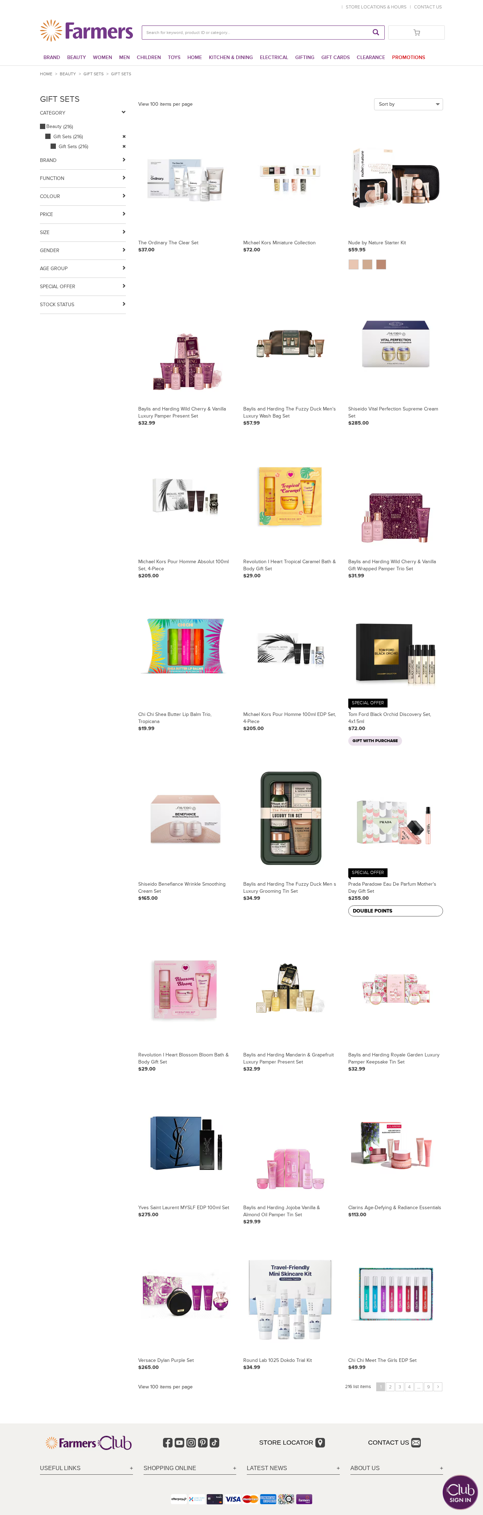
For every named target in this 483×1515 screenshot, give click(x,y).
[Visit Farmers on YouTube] (179, 1442)
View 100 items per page (165, 104)
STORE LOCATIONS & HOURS (377, 7)
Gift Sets (93, 74)
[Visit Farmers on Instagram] (191, 1442)
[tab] (86, 1468)
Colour (50, 196)
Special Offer (57, 287)
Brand (51, 57)
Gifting (304, 57)
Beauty (76, 57)
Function (52, 178)
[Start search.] (376, 32)
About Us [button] (365, 1468)
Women (102, 57)
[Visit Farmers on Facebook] (168, 1442)
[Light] (354, 264)
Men (124, 57)
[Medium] (382, 264)
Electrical (274, 57)
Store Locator (286, 1442)
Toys (174, 57)
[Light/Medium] (368, 264)
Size (45, 232)
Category (52, 113)
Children (149, 57)
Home (194, 57)
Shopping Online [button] (170, 1468)
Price (46, 214)
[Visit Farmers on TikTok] (214, 1442)
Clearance (371, 57)
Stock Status (57, 305)
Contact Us (388, 1442)
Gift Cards (335, 57)
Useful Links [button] (60, 1468)
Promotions (408, 57)
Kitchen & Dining (231, 57)
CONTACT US (428, 7)
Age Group (54, 269)
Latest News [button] (267, 1468)
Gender (49, 250)
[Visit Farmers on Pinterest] (203, 1442)
